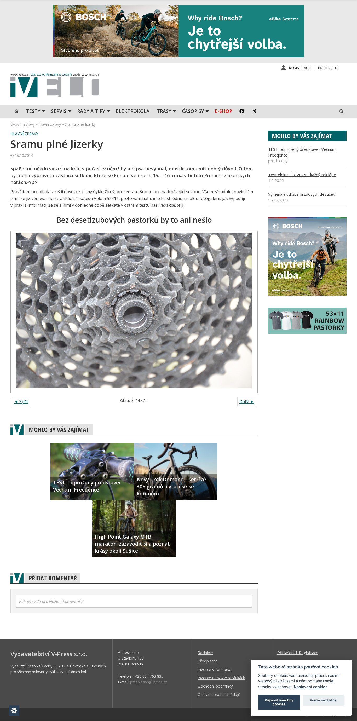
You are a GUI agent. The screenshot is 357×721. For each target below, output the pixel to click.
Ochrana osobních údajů (219, 694)
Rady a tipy (91, 111)
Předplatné (208, 661)
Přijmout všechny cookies (279, 702)
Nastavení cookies (310, 686)
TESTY (33, 111)
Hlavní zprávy (50, 124)
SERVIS (58, 111)
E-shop (223, 111)
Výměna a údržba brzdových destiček (301, 194)
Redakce (205, 652)
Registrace (299, 67)
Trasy (164, 111)
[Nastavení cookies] (14, 710)
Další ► (246, 402)
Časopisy (193, 111)
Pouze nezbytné (323, 700)
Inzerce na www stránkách (221, 677)
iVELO (54, 86)
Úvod (14, 124)
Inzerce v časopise (214, 669)
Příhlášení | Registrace (297, 652)
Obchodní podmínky (215, 686)
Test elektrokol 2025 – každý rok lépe (302, 174)
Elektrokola (132, 111)
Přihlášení (328, 67)
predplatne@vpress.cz (148, 681)
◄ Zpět (21, 402)
